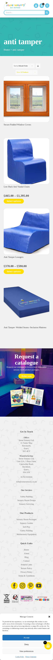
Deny (26, 644)
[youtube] (38, 585)
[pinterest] (30, 585)
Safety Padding (26, 497)
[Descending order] (38, 66)
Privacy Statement (30, 657)
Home (7, 49)
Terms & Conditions (26, 576)
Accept (26, 638)
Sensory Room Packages (26, 519)
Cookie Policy (19, 657)
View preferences (26, 651)
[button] (49, 616)
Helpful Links (26, 565)
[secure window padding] (26, 77)
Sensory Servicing (26, 504)
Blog (26, 557)
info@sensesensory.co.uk (26, 482)
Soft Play (26, 527)
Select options (14, 201)
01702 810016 (26, 477)
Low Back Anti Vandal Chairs (17, 186)
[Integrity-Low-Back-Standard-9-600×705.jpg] (26, 139)
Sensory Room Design (26, 500)
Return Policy (26, 568)
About (26, 553)
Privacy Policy (26, 572)
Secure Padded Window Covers (17, 124)
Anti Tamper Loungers (13, 257)
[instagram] (22, 585)
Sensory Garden (26, 523)
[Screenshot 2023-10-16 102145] (26, 209)
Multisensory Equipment (26, 534)
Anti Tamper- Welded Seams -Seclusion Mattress (25, 327)
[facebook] (14, 585)
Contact (26, 561)
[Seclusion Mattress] (26, 280)
